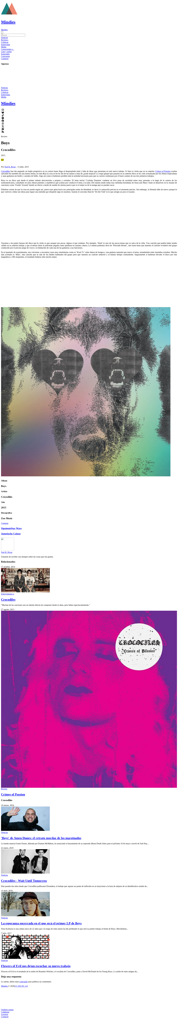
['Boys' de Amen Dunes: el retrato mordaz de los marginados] (25, 830)
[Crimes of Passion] (89, 699)
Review (4, 789)
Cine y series (6, 52)
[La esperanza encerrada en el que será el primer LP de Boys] (25, 915)
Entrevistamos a (7, 594)
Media (3, 47)
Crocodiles (5, 171)
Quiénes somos (7, 1010)
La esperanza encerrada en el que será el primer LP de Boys (41, 923)
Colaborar (5, 1012)
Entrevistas (5, 44)
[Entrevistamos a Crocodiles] (25, 592)
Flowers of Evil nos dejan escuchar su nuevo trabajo (35, 966)
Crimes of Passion (13, 794)
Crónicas (4, 42)
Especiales (5, 54)
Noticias (4, 37)
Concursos (5, 56)
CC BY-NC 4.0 (21, 986)
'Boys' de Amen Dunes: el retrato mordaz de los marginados (41, 838)
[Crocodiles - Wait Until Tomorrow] (25, 873)
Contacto (4, 59)
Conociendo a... (7, 49)
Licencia (4, 1014)
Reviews (4, 40)
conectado (23, 982)
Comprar (4, 523)
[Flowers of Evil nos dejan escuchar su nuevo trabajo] (25, 958)
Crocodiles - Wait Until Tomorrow (24, 880)
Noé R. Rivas (10, 167)
